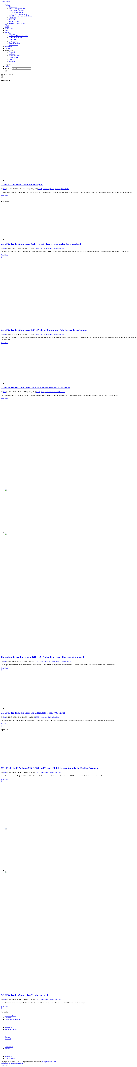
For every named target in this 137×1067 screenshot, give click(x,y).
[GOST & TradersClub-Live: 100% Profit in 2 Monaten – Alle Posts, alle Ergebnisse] (55, 326)
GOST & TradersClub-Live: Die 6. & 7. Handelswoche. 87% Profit (35, 387)
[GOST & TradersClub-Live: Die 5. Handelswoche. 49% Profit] (66, 708)
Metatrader (46, 189)
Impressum (8, 1056)
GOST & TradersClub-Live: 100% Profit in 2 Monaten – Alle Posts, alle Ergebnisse (44, 330)
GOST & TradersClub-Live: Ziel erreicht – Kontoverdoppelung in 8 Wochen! (41, 244)
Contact (7, 1037)
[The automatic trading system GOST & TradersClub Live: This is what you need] (69, 488)
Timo (4, 189)
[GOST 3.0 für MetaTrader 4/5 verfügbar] (69, 180)
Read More (4, 195)
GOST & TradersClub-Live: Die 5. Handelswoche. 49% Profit (33, 713)
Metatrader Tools (10, 1016)
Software (57, 189)
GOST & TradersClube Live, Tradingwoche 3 (24, 995)
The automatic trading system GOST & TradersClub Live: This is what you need (42, 657)
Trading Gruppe (10, 1058)
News (52, 189)
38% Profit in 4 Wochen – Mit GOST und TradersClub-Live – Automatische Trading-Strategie (49, 768)
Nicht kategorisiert (46, 661)
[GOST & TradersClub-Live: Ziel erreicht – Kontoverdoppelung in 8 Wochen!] (23, 239)
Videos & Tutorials (11, 1029)
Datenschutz (9, 1047)
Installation (8, 1027)
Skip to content (5, 2)
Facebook (8, 1039)
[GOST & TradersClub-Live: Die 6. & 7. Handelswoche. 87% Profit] (23, 383)
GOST (40, 189)
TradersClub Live (58, 248)
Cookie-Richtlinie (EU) (12, 1019)
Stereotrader (65, 189)
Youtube (7, 1048)
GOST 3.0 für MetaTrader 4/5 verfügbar (22, 184)
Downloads (8, 1018)
